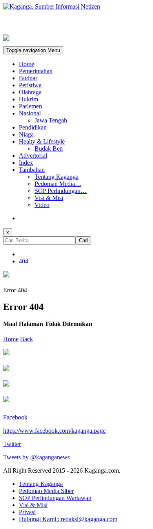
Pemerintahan (36, 71)
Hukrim (28, 99)
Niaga (26, 134)
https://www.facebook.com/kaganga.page (54, 430)
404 (23, 261)
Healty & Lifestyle (42, 141)
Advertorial (33, 155)
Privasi (27, 512)
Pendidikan (33, 127)
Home (26, 64)
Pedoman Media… (58, 183)
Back (26, 339)
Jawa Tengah (51, 120)
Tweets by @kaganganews (36, 457)
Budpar (28, 78)
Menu (33, 50)
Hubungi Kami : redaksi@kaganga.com (68, 519)
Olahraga (30, 92)
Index (26, 162)
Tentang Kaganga (56, 176)
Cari (83, 240)
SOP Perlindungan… (61, 190)
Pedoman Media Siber (46, 491)
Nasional (30, 113)
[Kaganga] (76, 6)
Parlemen (30, 106)
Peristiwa (30, 85)
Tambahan (32, 169)
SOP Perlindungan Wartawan (55, 498)
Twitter (12, 444)
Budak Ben (49, 148)
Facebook (15, 417)
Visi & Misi (49, 197)
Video (42, 205)
